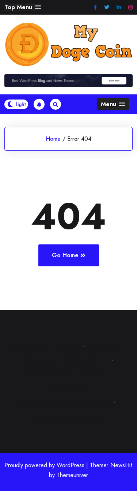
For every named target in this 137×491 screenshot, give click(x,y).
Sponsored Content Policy (68, 416)
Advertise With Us (84, 360)
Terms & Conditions (47, 374)
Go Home (65, 255)
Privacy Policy (29, 346)
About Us (67, 346)
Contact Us (102, 346)
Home (53, 139)
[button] (22, 7)
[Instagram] (130, 7)
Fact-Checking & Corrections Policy (64, 402)
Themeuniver (72, 475)
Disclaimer (93, 374)
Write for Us (36, 360)
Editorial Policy (64, 388)
